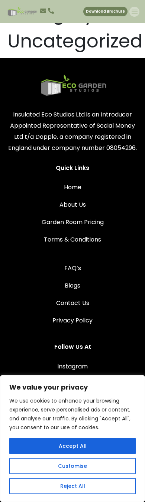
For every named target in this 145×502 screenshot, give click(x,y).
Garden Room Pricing (73, 222)
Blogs (72, 285)
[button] (134, 12)
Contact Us (72, 303)
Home (72, 187)
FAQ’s (72, 268)
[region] (72, 438)
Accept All (73, 446)
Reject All (72, 486)
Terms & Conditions (72, 239)
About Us (72, 204)
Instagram (72, 366)
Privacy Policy (72, 320)
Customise (72, 466)
